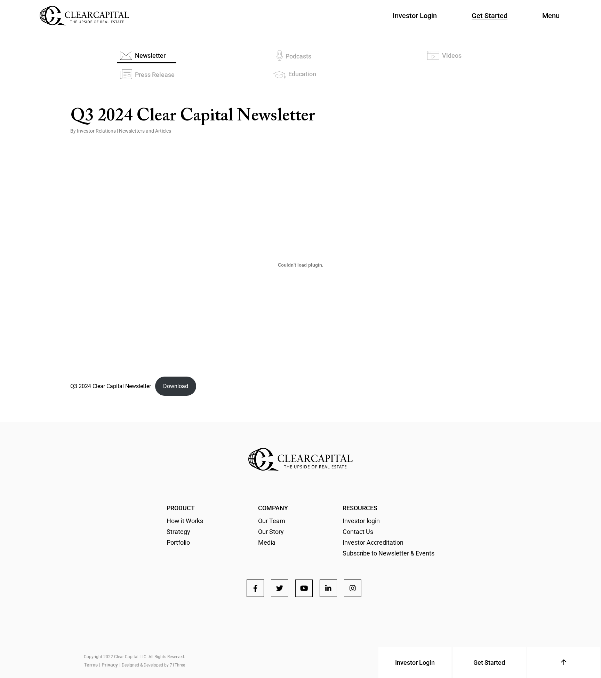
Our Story (271, 531)
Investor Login (415, 15)
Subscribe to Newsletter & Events (388, 553)
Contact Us (358, 531)
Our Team (271, 521)
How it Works (185, 521)
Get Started (489, 15)
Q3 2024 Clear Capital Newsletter (110, 386)
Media (266, 542)
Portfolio (178, 542)
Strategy (178, 531)
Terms (91, 665)
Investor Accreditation (373, 542)
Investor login (361, 521)
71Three (177, 665)
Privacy (110, 665)
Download (175, 386)
